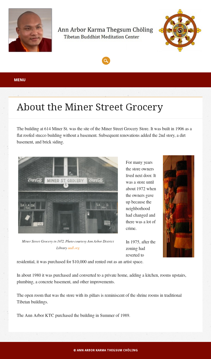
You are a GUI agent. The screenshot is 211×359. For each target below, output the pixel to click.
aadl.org (73, 247)
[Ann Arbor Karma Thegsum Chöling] (105, 50)
